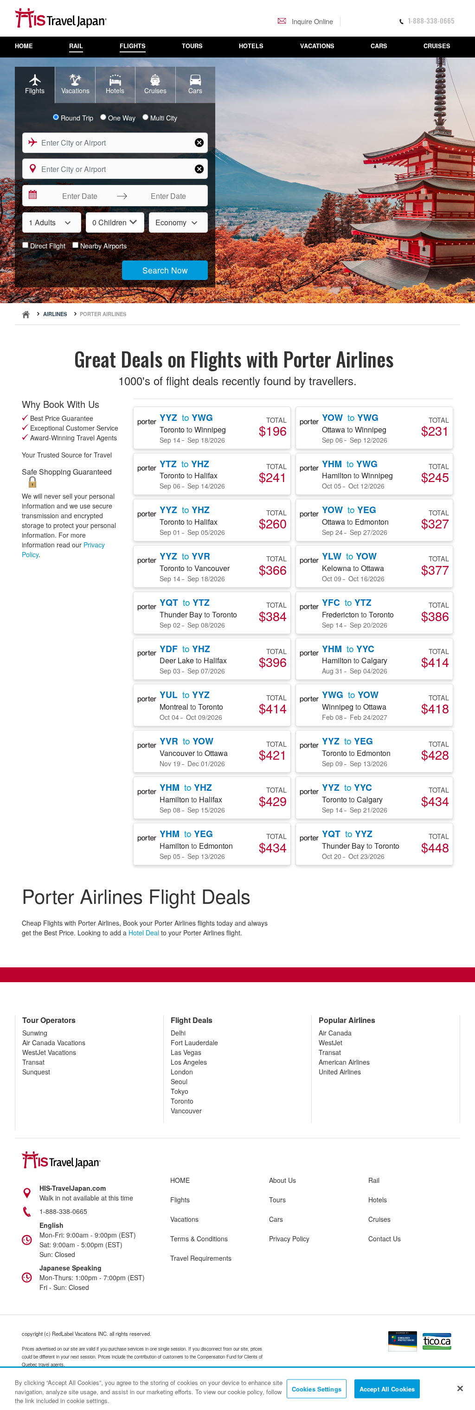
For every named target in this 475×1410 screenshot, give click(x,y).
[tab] (35, 85)
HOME (180, 1180)
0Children (109, 222)
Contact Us (384, 1238)
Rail (373, 1180)
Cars (276, 1219)
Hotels (377, 1199)
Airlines (55, 314)
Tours (277, 1199)
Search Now (165, 270)
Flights (180, 1199)
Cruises (379, 1219)
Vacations (184, 1219)
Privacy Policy (289, 1238)
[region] (237, 1389)
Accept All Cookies (387, 1388)
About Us (282, 1180)
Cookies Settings (316, 1388)
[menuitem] (29, 47)
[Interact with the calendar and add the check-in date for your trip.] (32, 195)
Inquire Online (311, 21)
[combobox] (115, 143)
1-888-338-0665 (431, 20)
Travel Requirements (200, 1258)
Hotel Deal (143, 932)
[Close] (460, 1388)
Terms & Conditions (199, 1238)
